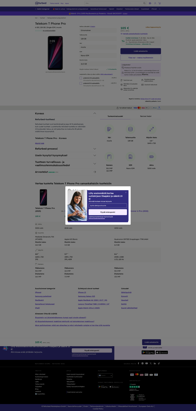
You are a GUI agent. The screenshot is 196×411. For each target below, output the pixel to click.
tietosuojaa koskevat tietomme (82, 203)
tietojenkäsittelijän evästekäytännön (81, 205)
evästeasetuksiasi (111, 201)
